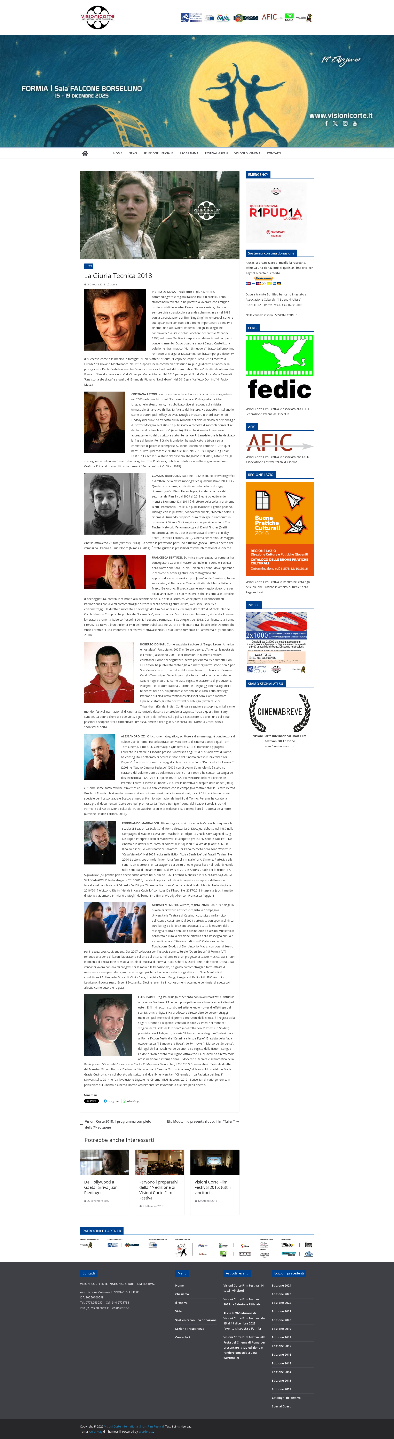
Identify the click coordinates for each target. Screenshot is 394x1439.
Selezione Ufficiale (158, 153)
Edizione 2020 (281, 1320)
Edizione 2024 (281, 1285)
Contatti (274, 153)
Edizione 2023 (281, 1294)
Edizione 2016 (281, 1354)
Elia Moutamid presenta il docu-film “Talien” (201, 1121)
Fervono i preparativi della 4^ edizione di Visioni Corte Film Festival (158, 1190)
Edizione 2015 (281, 1363)
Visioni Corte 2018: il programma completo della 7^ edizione (118, 1124)
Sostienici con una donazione (195, 1320)
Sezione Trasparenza (189, 1329)
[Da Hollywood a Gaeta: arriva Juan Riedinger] (104, 1152)
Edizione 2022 (281, 1303)
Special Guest (281, 1406)
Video (179, 1311)
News (133, 153)
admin (114, 284)
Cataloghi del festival (286, 1398)
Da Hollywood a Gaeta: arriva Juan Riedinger (101, 1187)
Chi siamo (182, 1294)
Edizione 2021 (281, 1311)
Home (117, 153)
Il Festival (181, 1303)
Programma (189, 153)
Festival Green (216, 153)
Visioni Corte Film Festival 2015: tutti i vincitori (213, 1187)
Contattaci (182, 1337)
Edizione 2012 (281, 1389)
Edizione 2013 (281, 1380)
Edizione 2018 (281, 1337)
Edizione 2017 (281, 1346)
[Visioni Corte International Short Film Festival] (197, 37)
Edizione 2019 (281, 1329)
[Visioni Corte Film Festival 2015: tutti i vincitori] (214, 1152)
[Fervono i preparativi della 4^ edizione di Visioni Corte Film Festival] (159, 1152)
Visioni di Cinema (247, 153)
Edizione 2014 (281, 1372)
